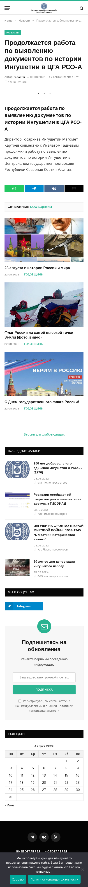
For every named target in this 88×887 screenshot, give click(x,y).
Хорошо (18, 879)
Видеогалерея (28, 851)
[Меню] (7, 8)
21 (55, 782)
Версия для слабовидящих (44, 434)
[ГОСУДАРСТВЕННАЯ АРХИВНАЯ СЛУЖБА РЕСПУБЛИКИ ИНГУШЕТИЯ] (44, 8)
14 (55, 775)
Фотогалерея (56, 851)
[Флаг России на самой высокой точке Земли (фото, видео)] (44, 304)
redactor (19, 77)
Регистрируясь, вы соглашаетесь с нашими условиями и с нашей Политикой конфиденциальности (44, 705)
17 (10, 782)
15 (66, 775)
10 (10, 775)
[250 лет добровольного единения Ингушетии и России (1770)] (17, 469)
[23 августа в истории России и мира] (44, 240)
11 (22, 775)
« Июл (9, 805)
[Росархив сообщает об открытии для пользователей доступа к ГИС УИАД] (17, 500)
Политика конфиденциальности (54, 879)
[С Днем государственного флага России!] (44, 374)
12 (33, 775)
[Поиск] (81, 8)
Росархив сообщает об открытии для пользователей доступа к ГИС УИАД (57, 499)
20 (44, 782)
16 (77, 775)
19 (33, 782)
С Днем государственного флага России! (42, 402)
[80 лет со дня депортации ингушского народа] (17, 567)
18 (21, 782)
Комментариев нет (66, 77)
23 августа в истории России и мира (37, 268)
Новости (12, 32)
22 (66, 782)
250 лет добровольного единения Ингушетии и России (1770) (58, 468)
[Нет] (82, 869)
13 (44, 775)
